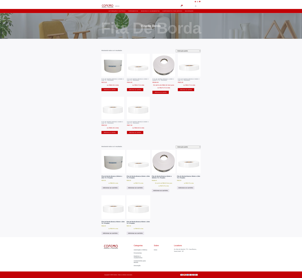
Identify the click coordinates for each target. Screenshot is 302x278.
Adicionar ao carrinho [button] (110, 89)
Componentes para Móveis (172, 11)
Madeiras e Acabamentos (150, 11)
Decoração (189, 11)
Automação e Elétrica (117, 11)
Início (117, 6)
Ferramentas (133, 11)
